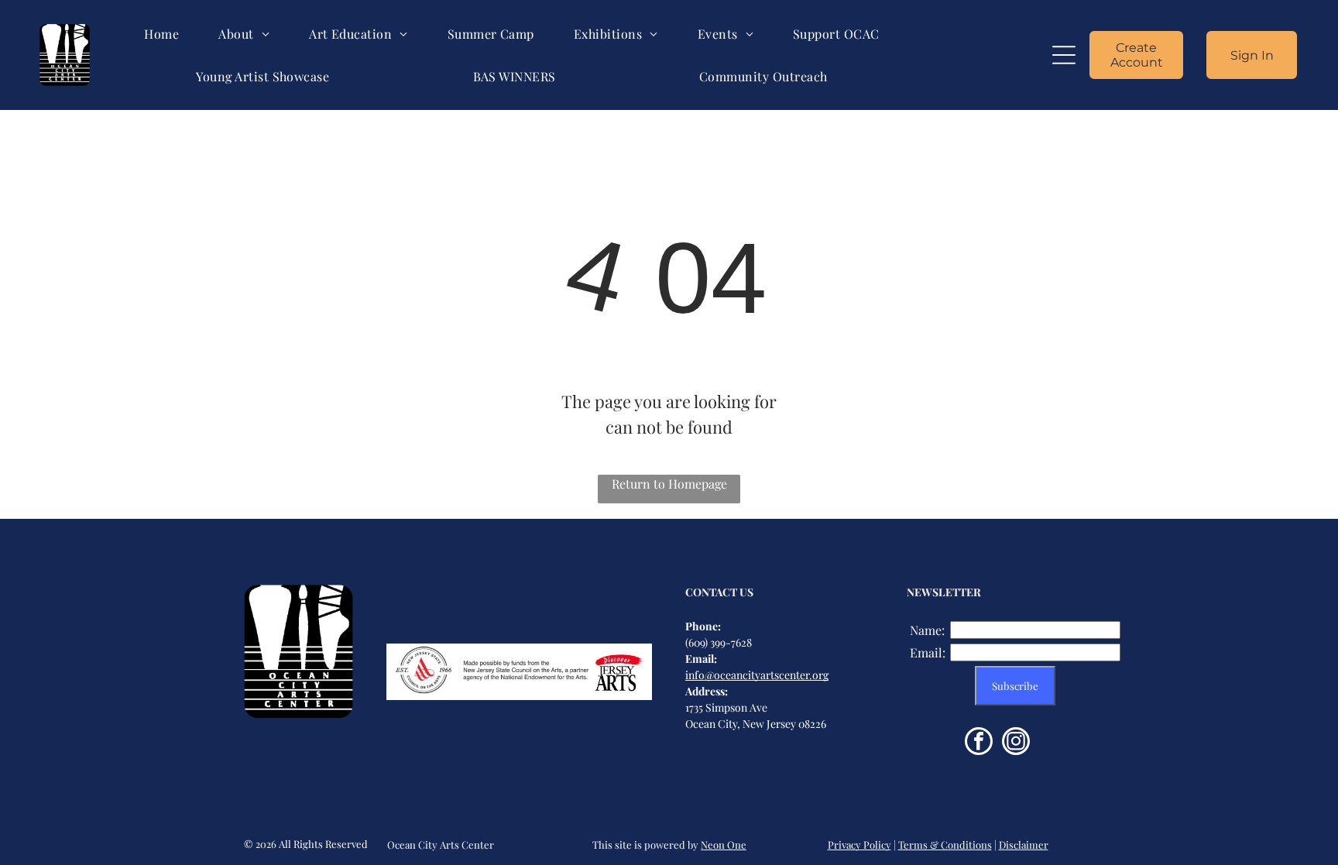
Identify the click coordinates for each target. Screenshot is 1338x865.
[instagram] (1016, 743)
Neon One (723, 844)
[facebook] (979, 743)
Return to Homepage (669, 483)
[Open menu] (1064, 55)
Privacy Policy (859, 844)
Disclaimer (1023, 844)
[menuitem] (161, 33)
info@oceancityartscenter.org (757, 675)
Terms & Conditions (945, 844)
